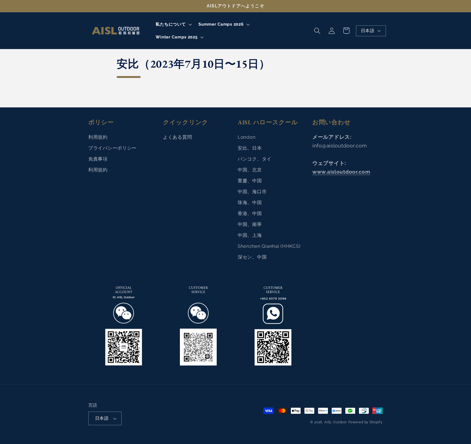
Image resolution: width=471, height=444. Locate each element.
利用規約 (98, 137)
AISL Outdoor (335, 422)
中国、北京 (250, 170)
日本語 (367, 30)
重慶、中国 (250, 180)
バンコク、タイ (254, 159)
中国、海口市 (252, 191)
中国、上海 (250, 235)
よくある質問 (177, 137)
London (246, 137)
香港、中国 (250, 213)
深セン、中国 (252, 257)
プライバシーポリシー (112, 148)
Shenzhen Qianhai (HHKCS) (269, 246)
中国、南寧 (250, 224)
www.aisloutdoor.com (341, 172)
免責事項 (98, 159)
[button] (173, 24)
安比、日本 (250, 148)
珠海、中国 (250, 202)
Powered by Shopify (365, 422)
